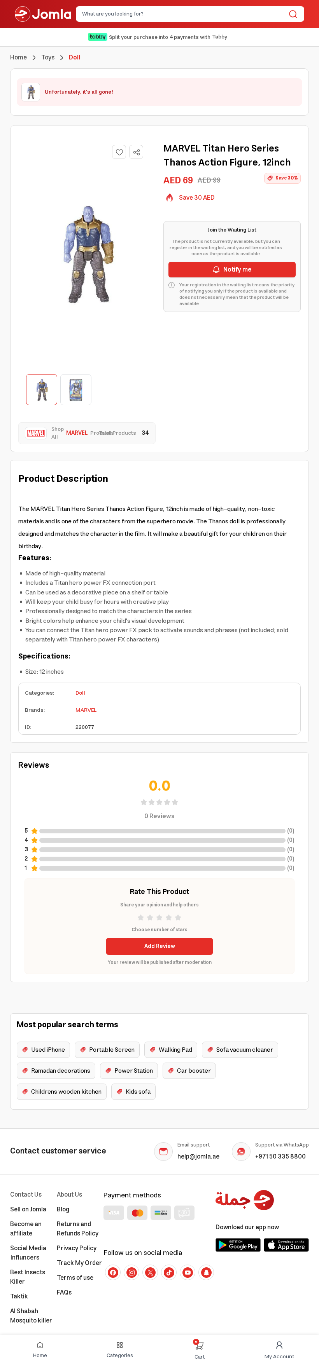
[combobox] (183, 14)
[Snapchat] (206, 1272)
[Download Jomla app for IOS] (286, 1244)
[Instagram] (131, 1272)
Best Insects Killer (27, 1277)
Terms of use (75, 1277)
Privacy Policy (76, 1248)
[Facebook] (112, 1272)
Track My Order (79, 1263)
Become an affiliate (26, 1229)
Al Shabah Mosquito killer (31, 1316)
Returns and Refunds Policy (77, 1229)
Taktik (19, 1296)
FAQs (64, 1292)
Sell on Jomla (28, 1209)
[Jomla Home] (43, 14)
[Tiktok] (169, 1272)
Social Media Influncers (28, 1253)
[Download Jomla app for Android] (238, 1244)
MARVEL (85, 710)
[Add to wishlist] (119, 152)
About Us (69, 1194)
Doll (80, 693)
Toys (47, 57)
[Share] (137, 152)
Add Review (159, 946)
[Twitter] (150, 1272)
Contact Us (26, 1194)
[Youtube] (187, 1272)
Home (18, 57)
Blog (63, 1209)
